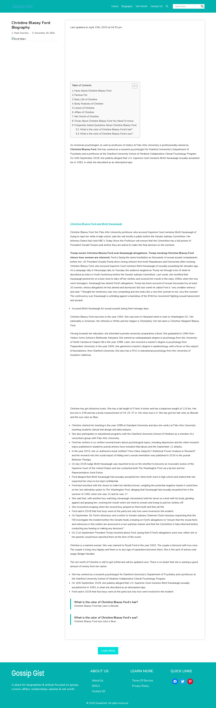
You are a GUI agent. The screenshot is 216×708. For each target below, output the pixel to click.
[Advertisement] (135, 55)
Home (114, 6)
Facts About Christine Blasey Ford (92, 90)
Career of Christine (84, 108)
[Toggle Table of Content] (133, 86)
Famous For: (81, 95)
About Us (97, 680)
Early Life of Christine (85, 99)
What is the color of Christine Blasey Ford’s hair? (106, 129)
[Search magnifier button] (202, 6)
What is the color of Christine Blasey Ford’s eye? (106, 133)
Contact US (157, 6)
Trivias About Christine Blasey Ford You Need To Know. (104, 121)
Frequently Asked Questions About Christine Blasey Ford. (105, 125)
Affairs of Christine (84, 112)
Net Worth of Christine (86, 116)
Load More (108, 650)
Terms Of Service (142, 680)
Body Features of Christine (88, 103)
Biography (127, 6)
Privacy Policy (140, 686)
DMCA (96, 686)
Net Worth (141, 6)
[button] (167, 6)
